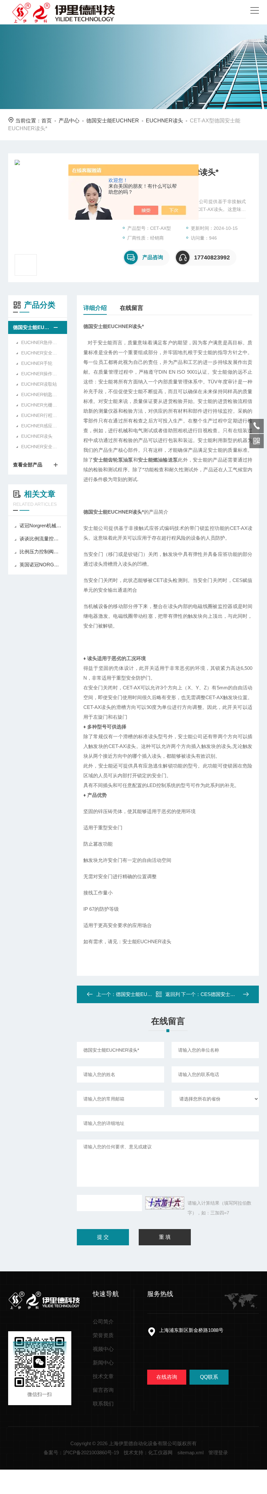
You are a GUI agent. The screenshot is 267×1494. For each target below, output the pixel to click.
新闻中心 (103, 1362)
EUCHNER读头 (164, 120)
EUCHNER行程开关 (41, 415)
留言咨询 (103, 1390)
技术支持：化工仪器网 (148, 1452)
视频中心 (103, 1349)
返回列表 (172, 996)
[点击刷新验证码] (164, 1203)
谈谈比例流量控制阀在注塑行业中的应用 (41, 538)
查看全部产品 (27, 464)
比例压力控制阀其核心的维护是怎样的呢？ (41, 551)
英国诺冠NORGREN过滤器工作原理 (41, 564)
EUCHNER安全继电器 (41, 446)
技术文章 (103, 1376)
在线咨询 (166, 1377)
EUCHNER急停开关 (41, 342)
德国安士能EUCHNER (112, 120)
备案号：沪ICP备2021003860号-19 (81, 1452)
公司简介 (103, 1321)
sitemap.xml (190, 1452)
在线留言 (131, 308)
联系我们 (103, 1403)
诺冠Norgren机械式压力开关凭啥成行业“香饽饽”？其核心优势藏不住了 (41, 525)
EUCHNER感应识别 (41, 425)
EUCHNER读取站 (39, 384)
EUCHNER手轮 (36, 363)
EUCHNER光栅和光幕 (41, 405)
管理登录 (218, 1452)
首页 (46, 120)
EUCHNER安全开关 (41, 352)
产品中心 (69, 120)
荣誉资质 (103, 1335)
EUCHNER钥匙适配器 (41, 394)
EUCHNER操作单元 (41, 373)
